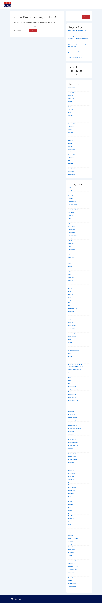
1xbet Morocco (71, 249)
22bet (69, 263)
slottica (70, 532)
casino (69, 319)
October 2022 (71, 151)
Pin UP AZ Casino (72, 490)
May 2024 (70, 106)
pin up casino (71, 496)
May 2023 (70, 135)
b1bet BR (70, 288)
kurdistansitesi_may (72, 394)
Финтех (70, 580)
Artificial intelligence (72, 271)
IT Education (71, 375)
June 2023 (70, 132)
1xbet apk (70, 221)
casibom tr (70, 316)
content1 (70, 342)
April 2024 (70, 109)
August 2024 (71, 98)
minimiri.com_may (72, 408)
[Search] (33, 30)
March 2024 (70, 112)
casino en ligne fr (72, 325)
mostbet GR (71, 434)
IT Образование (71, 377)
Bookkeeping (71, 311)
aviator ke (70, 280)
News (69, 468)
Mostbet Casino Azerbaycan (74, 428)
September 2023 (71, 123)
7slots (69, 269)
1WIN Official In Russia (73, 209)
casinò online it (71, 333)
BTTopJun (70, 314)
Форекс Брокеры (72, 583)
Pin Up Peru (70, 504)
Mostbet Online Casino (73, 439)
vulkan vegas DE (71, 563)
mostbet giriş (71, 431)
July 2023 (70, 129)
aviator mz (70, 283)
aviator (69, 274)
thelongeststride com (73, 544)
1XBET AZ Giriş (71, 226)
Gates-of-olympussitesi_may (74, 369)
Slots (69, 529)
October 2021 (71, 171)
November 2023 (71, 121)
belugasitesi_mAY (72, 300)
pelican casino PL (72, 487)
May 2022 (70, 160)
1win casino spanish (72, 204)
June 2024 (70, 104)
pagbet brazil (71, 482)
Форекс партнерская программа (75, 589)
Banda (69, 291)
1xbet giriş (70, 238)
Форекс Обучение (72, 586)
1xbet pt (70, 252)
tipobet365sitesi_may (73, 546)
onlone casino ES (72, 476)
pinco (69, 507)
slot (69, 527)
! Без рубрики (71, 190)
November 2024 (71, 90)
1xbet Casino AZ (71, 232)
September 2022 (71, 154)
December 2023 (71, 118)
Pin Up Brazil (71, 493)
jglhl (69, 383)
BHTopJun (70, 302)
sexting (70, 524)
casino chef (70, 322)
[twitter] (16, 598)
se (68, 521)
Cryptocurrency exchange (73, 350)
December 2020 (71, 174)
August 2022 (71, 157)
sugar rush (70, 541)
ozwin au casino (71, 479)
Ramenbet (70, 515)
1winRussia (70, 215)
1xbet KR (70, 246)
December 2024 (71, 87)
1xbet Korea (71, 243)
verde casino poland (72, 560)
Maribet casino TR (72, 403)
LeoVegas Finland (72, 397)
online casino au (71, 473)
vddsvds (70, 555)
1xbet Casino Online (72, 235)
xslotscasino (71, 572)
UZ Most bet (71, 552)
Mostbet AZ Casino (72, 417)
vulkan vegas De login (73, 566)
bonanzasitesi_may (72, 308)
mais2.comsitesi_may (73, 400)
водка (69, 575)
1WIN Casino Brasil (72, 201)
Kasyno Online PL (72, 386)
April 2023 (70, 137)
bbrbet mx (70, 294)
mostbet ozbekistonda (73, 442)
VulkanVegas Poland (72, 569)
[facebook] (12, 598)
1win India (70, 207)
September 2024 (71, 95)
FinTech (70, 359)
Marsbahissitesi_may (73, 405)
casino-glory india (72, 336)
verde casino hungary (73, 558)
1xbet (69, 218)
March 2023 (70, 140)
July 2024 (70, 101)
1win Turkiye (71, 212)
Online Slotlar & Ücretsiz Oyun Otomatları (77, 30)
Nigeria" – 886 (71, 470)
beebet (69, 297)
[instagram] (20, 598)
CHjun (69, 339)
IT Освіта (70, 380)
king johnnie (71, 391)
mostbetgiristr (71, 462)
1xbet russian (71, 257)
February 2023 (71, 143)
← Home (23, 26)
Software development (73, 538)
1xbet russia (71, 254)
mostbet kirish (71, 436)
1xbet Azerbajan (71, 229)
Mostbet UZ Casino (72, 453)
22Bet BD (70, 266)
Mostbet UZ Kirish (72, 456)
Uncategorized (71, 549)
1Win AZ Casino (71, 195)
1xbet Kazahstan (72, 240)
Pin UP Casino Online (72, 501)
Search (70, 13)
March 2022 (70, 163)
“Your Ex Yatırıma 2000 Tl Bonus (75, 57)
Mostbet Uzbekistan (72, 459)
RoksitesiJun (71, 518)
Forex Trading (71, 362)
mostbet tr (70, 448)
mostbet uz (70, 451)
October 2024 (71, 92)
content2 (70, 345)
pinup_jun (70, 513)
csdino (69, 353)
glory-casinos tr (71, 372)
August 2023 (71, 126)
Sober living (70, 535)
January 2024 (71, 115)
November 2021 (71, 168)
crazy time (70, 347)
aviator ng (70, 285)
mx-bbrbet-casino (72, 465)
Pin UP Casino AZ (72, 498)
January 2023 (71, 146)
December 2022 (71, 149)
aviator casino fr (71, 277)
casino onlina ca (71, 328)
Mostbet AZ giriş (72, 420)
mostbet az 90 (71, 414)
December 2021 (71, 166)
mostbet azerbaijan (72, 422)
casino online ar (71, 331)
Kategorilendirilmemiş (73, 389)
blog (69, 305)
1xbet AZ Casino (71, 223)
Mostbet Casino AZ (72, 425)
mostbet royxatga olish (73, 445)
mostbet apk (71, 411)
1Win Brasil (70, 198)
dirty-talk (70, 356)
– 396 (69, 187)
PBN (69, 484)
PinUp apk (70, 510)
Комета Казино (71, 577)
